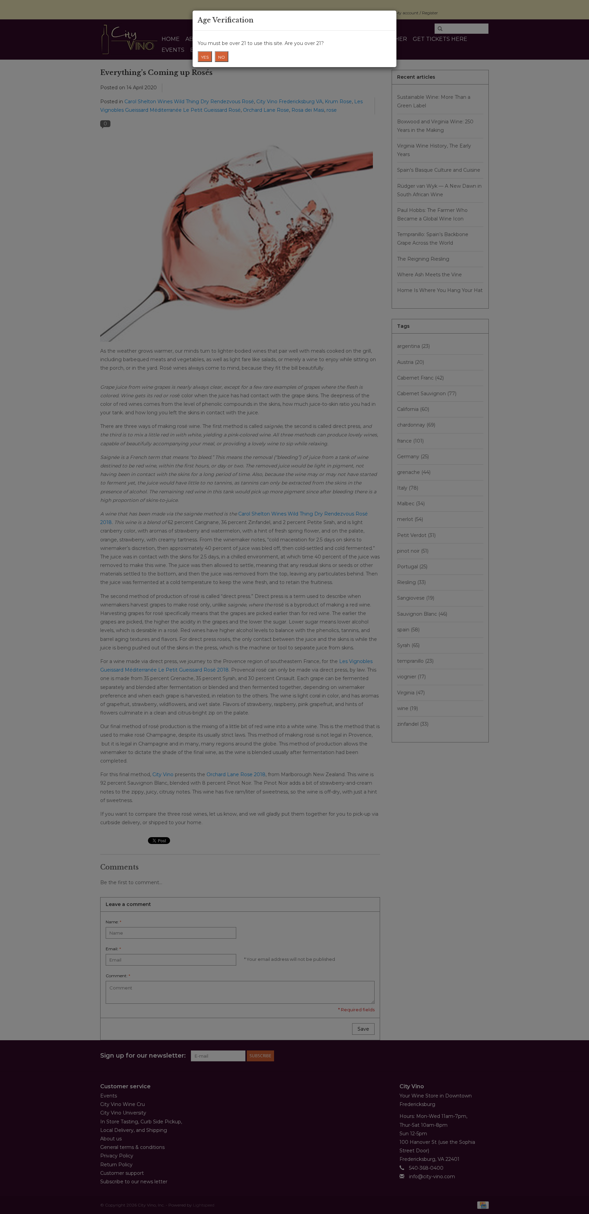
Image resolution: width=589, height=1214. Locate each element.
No (221, 57)
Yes (205, 57)
